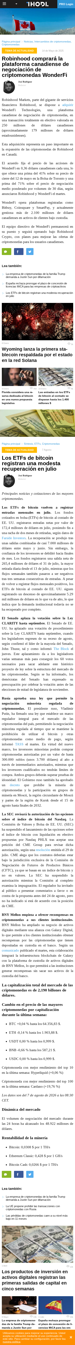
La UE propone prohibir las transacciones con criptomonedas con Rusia (33, 1208)
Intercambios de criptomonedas (52, 41)
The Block (61, 649)
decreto (15, 785)
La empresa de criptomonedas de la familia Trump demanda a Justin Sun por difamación (35, 275)
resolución (43, 850)
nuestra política (11, 1341)
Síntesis (28, 443)
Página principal (11, 41)
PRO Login (66, 4)
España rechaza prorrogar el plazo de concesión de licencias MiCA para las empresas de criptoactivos (36, 285)
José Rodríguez (25, 82)
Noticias (28, 41)
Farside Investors (14, 538)
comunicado (10, 950)
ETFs (37, 443)
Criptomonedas (10, 44)
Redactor (22, 85)
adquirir (67, 105)
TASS (19, 744)
